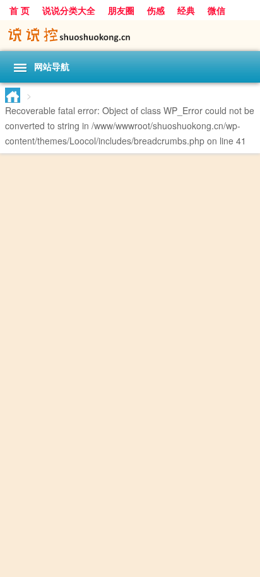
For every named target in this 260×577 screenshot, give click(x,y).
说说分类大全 (68, 10)
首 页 (19, 10)
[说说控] (130, 35)
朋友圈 (121, 10)
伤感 (156, 10)
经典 (186, 10)
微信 (216, 10)
